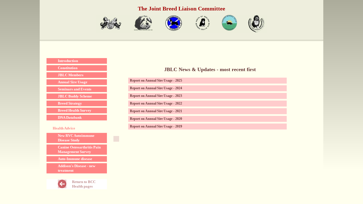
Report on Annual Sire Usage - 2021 (156, 111)
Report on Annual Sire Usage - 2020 (156, 119)
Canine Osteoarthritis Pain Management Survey (79, 149)
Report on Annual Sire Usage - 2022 (156, 103)
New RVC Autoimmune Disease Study (76, 137)
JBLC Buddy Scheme (75, 96)
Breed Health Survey (74, 110)
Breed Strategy (70, 103)
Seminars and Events (74, 89)
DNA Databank (70, 117)
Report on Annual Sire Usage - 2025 (156, 80)
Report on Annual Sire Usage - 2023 (156, 96)
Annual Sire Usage (72, 82)
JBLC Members (70, 75)
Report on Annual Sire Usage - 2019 (156, 126)
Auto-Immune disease (75, 159)
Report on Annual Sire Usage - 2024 (156, 88)
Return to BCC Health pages (84, 184)
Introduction (68, 61)
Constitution (67, 68)
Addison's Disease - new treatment (76, 168)
